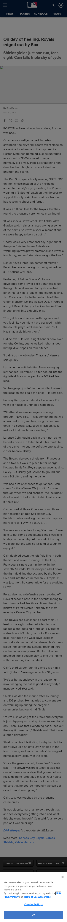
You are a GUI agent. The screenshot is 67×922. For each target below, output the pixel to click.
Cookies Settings (33, 904)
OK (33, 914)
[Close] (62, 877)
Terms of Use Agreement (37, 896)
